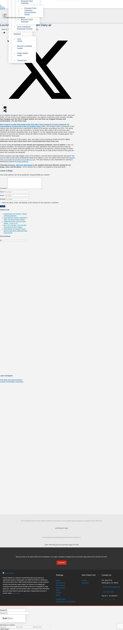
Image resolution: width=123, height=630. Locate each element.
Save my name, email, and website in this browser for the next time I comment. (30, 203)
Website (2, 199)
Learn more (16, 593)
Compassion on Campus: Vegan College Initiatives (15, 215)
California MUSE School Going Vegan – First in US (15, 222)
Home (58, 580)
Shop (58, 590)
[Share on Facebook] (4, 33)
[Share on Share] (5, 112)
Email (2, 195)
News (58, 595)
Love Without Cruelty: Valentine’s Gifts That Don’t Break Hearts (15, 218)
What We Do (60, 585)
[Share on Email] (5, 108)
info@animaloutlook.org (111, 587)
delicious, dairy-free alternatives (20, 165)
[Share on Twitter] (39, 105)
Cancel (6, 629)
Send (2, 629)
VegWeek (85, 583)
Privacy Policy (61, 599)
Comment (3, 188)
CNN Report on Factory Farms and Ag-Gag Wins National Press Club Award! (15, 231)
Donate (58, 592)
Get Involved (60, 588)
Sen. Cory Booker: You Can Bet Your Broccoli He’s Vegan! (15, 226)
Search (3, 610)
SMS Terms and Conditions (66, 601)
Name (2, 192)
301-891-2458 (108, 592)
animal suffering (22, 161)
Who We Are (60, 583)
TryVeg (84, 580)
